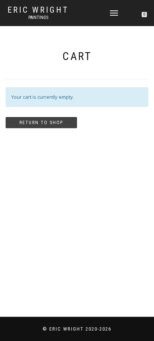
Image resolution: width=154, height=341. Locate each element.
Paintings (38, 17)
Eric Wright (38, 10)
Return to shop (41, 122)
